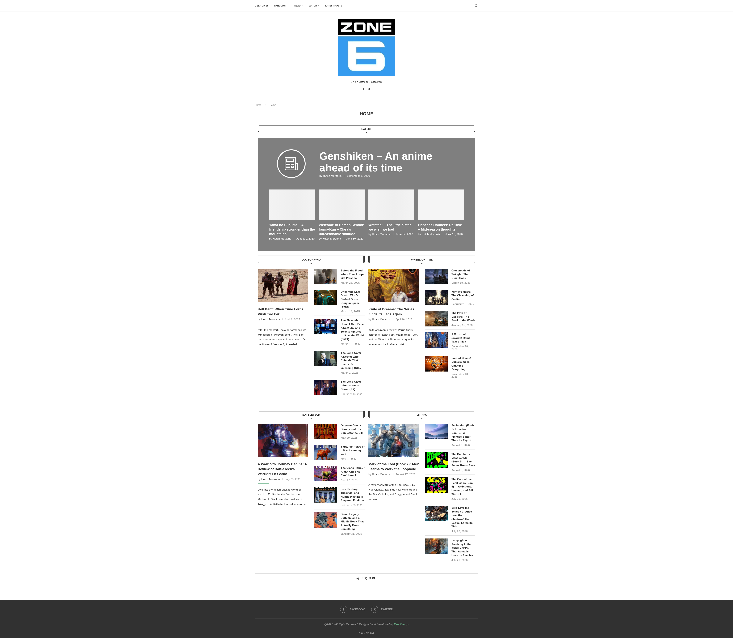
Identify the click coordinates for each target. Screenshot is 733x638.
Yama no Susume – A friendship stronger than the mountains (342, 229)
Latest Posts (333, 5)
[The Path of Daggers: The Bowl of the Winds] (436, 318)
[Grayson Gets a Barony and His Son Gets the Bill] (325, 431)
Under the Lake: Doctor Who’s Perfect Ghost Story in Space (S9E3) (351, 299)
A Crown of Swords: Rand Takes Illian (460, 338)
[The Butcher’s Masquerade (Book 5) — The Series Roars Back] (436, 460)
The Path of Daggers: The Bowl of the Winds (463, 316)
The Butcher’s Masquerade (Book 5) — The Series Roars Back (463, 460)
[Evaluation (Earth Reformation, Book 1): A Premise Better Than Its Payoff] (436, 431)
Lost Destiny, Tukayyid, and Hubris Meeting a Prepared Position (352, 494)
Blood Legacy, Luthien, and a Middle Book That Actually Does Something (352, 521)
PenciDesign (401, 624)
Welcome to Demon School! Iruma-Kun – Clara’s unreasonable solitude (391, 229)
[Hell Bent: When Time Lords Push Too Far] (283, 286)
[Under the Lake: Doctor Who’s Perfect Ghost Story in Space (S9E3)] (325, 297)
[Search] (476, 5)
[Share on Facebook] (362, 578)
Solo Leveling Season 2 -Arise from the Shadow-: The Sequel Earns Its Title (462, 517)
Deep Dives (262, 5)
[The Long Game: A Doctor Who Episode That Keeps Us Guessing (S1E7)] (325, 358)
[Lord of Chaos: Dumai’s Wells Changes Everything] (436, 364)
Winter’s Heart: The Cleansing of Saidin (462, 295)
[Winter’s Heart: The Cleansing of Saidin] (436, 297)
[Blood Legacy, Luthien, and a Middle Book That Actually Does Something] (325, 520)
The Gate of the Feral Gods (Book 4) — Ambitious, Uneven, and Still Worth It (462, 487)
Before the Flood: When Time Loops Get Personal (352, 274)
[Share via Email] (373, 578)
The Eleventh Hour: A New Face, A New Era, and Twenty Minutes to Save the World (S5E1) (352, 330)
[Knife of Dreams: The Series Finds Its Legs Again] (393, 286)
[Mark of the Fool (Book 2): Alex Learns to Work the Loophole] (393, 440)
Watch (313, 5)
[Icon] (291, 169)
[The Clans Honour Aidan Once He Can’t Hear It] (325, 473)
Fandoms (280, 5)
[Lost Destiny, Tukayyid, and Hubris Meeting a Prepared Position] (325, 495)
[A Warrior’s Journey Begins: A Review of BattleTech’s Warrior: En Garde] (283, 440)
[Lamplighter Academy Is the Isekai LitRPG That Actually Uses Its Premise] (436, 546)
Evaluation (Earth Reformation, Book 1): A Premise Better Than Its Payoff (462, 433)
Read (297, 5)
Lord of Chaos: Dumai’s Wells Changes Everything (461, 363)
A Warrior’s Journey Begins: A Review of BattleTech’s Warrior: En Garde (282, 469)
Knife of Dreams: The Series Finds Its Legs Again (391, 311)
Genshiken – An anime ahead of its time (375, 162)
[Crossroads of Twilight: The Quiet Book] (436, 276)
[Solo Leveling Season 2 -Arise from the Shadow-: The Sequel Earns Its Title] (436, 513)
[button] (274, 214)
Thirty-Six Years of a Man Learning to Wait (353, 450)
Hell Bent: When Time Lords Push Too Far (281, 311)
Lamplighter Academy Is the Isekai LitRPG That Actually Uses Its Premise (462, 548)
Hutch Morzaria (332, 175)
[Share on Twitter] (365, 578)
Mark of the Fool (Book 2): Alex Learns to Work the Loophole (393, 466)
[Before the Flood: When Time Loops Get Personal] (325, 276)
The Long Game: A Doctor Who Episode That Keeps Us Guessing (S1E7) (351, 360)
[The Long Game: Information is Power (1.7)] (325, 387)
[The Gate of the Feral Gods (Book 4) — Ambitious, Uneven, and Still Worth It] (436, 485)
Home (258, 105)
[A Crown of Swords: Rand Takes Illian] (436, 340)
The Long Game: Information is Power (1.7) (351, 385)
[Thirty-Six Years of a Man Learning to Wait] (325, 452)
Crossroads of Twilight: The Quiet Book (460, 274)
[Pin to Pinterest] (370, 578)
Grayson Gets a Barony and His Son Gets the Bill (352, 429)
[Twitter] (369, 89)
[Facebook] (363, 89)
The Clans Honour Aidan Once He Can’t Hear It (352, 471)
